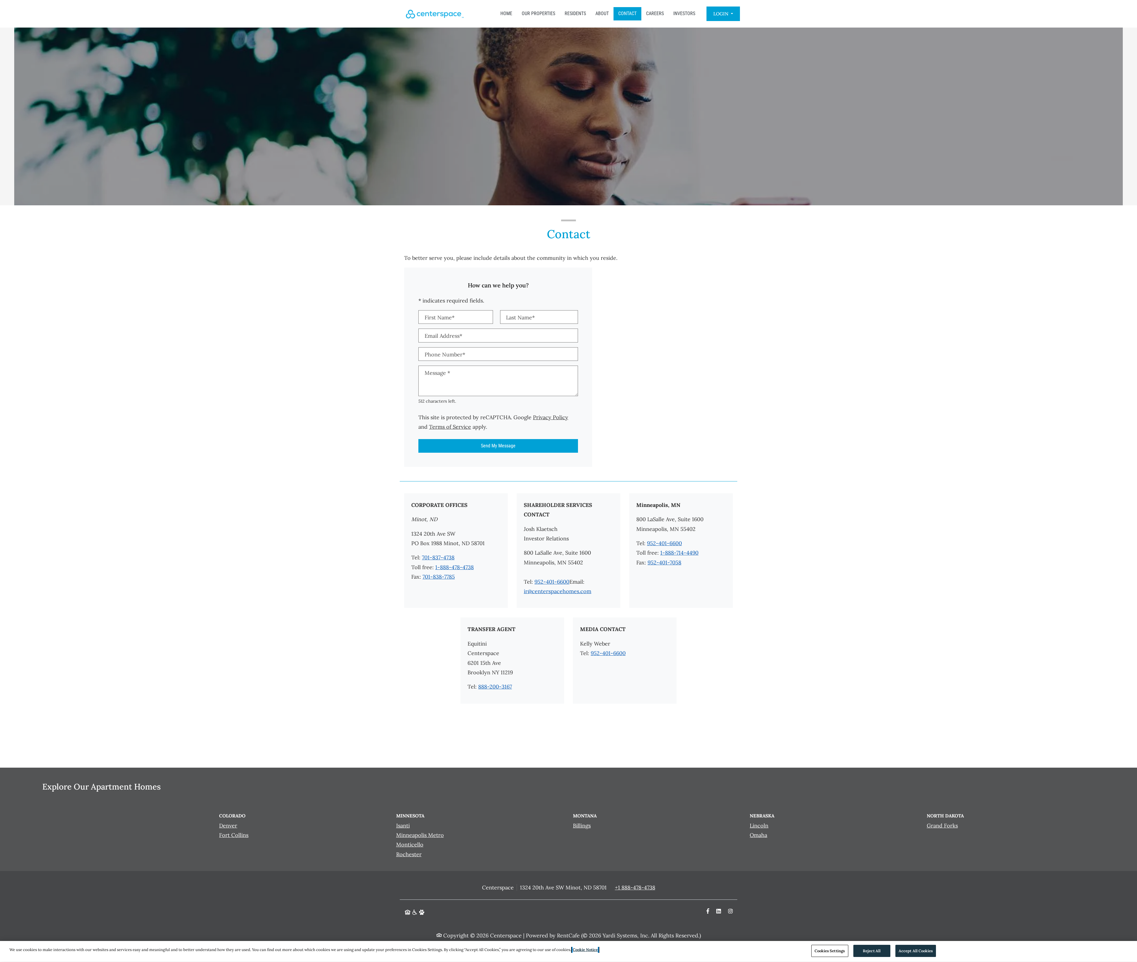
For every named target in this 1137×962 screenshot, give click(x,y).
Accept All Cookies (916, 950)
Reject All (872, 950)
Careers (655, 13)
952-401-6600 (551, 581)
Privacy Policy (550, 417)
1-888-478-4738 (454, 567)
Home (506, 13)
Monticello (409, 844)
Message (437, 372)
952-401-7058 (664, 562)
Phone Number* (445, 354)
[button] (723, 14)
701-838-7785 (439, 576)
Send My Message (498, 446)
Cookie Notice (585, 949)
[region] (568, 951)
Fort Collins (233, 835)
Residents (575, 13)
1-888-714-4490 (679, 552)
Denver (228, 825)
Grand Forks (942, 825)
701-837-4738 (438, 557)
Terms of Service (450, 426)
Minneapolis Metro (420, 835)
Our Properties (538, 13)
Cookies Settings (830, 950)
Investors (684, 13)
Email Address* (443, 335)
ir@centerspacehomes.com (557, 591)
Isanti (403, 825)
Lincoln (759, 825)
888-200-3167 (495, 686)
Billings (582, 825)
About (602, 13)
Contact (627, 13)
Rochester (409, 854)
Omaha (758, 835)
